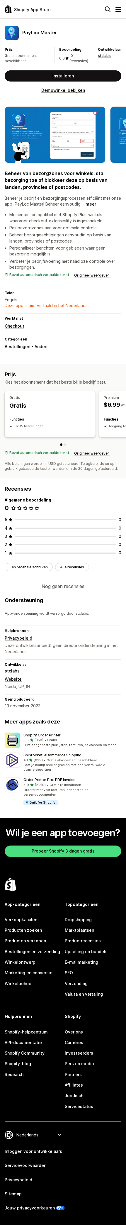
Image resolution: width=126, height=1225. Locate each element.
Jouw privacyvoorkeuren (30, 1207)
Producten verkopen (25, 940)
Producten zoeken (23, 930)
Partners (73, 1074)
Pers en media (79, 1063)
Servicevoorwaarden (25, 1165)
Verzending (76, 983)
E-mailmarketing (81, 962)
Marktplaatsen (79, 930)
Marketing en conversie (28, 972)
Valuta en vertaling (84, 994)
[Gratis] (61, 444)
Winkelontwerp (20, 962)
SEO (69, 972)
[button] (63, 740)
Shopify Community (25, 1053)
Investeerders (79, 1053)
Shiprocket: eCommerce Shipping (52, 755)
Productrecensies (83, 940)
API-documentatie (23, 1042)
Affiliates (74, 1084)
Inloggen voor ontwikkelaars (33, 1151)
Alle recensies (72, 567)
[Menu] (118, 9)
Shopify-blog (18, 1063)
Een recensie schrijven (29, 567)
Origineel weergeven (92, 275)
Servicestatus (79, 1106)
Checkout (14, 325)
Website (13, 679)
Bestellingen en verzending (32, 951)
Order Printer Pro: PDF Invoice (49, 779)
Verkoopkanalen (21, 919)
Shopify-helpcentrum (26, 1031)
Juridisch (74, 1095)
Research (14, 1074)
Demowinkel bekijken (63, 90)
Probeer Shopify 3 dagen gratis (63, 850)
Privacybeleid (18, 638)
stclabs (104, 55)
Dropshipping (78, 919)
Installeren (63, 75)
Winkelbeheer (19, 983)
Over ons (74, 1031)
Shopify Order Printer (42, 735)
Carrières (74, 1042)
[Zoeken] (108, 9)
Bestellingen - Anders (27, 346)
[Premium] (65, 444)
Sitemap (13, 1193)
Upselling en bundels (86, 951)
